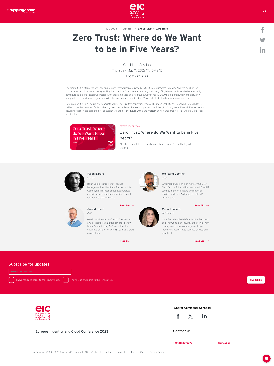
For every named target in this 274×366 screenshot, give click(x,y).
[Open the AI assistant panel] (267, 359)
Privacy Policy (53, 280)
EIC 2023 (111, 29)
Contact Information (101, 352)
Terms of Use (107, 280)
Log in (263, 11)
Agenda (127, 29)
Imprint (121, 352)
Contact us (224, 343)
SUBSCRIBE (256, 280)
